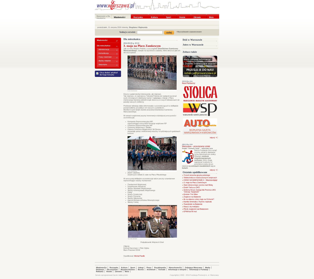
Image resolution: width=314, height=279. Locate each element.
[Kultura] (154, 15)
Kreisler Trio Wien (191, 194)
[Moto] (211, 15)
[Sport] (168, 15)
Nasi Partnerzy (188, 83)
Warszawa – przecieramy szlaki (196, 146)
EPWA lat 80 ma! (190, 211)
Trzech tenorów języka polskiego (197, 175)
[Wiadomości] (119, 15)
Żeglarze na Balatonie (192, 197)
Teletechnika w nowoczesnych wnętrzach (200, 178)
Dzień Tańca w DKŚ (192, 187)
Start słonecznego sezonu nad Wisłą (198, 185)
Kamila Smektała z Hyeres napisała (198, 202)
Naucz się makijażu (191, 207)
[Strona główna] (115, 5)
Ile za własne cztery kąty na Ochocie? (199, 199)
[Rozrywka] (138, 15)
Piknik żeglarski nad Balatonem (196, 209)
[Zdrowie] (197, 15)
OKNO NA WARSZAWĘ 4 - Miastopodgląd (200, 180)
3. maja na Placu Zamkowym (195, 182)
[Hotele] (182, 15)
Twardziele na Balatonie (193, 204)
